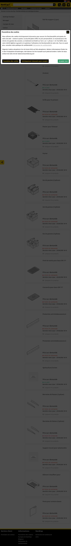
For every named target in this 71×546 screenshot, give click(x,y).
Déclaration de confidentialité (42, 45)
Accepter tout (63, 61)
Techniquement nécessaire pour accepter (35, 61)
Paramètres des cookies (10, 61)
